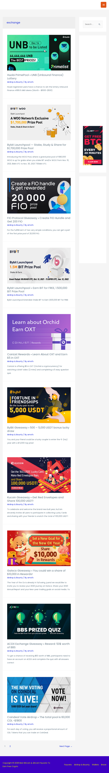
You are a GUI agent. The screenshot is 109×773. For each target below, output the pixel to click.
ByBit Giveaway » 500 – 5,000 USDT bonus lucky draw (38, 429)
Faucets (68, 764)
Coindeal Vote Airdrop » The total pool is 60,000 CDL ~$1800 (38, 718)
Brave (103, 764)
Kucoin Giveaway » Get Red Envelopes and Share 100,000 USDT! (35, 499)
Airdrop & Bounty (15, 82)
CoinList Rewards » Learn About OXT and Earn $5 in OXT (37, 356)
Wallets (95, 764)
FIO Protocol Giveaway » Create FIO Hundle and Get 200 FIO (38, 219)
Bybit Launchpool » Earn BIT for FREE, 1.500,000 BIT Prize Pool (37, 289)
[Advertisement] (93, 79)
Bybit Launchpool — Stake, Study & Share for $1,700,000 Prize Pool (36, 146)
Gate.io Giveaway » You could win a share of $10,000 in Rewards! (36, 572)
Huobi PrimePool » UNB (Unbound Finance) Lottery (35, 76)
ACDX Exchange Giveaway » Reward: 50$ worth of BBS (38, 645)
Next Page (66, 746)
